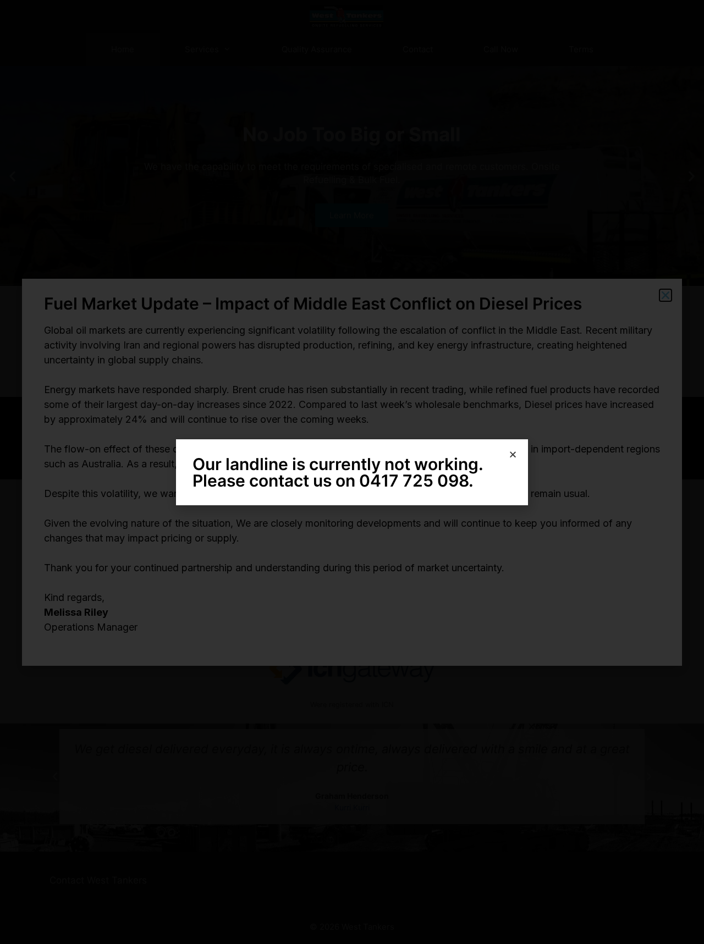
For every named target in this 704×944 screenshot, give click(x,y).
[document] (352, 472)
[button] (513, 454)
